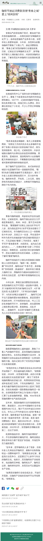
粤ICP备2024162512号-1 (16, 534)
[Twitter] (8, 488)
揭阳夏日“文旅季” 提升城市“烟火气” (16, 495)
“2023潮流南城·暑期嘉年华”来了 (14, 512)
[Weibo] (18, 488)
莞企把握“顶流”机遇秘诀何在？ (14, 504)
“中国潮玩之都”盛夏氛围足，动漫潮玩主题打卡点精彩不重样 (21, 521)
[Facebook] (4, 488)
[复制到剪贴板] (23, 488)
